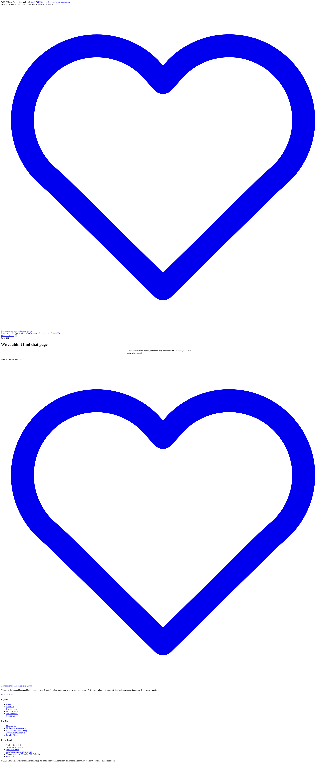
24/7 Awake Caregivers (15, 733)
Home (3, 333)
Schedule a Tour (7, 336)
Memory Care (11, 726)
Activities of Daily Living (16, 730)
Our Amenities (44, 333)
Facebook (10, 756)
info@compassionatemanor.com (57, 2)
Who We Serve (32, 333)
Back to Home (7, 359)
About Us (10, 333)
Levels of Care (12, 735)
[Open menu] (16, 335)
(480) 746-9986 (37, 2)
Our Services (20, 333)
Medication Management (16, 728)
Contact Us (55, 333)
